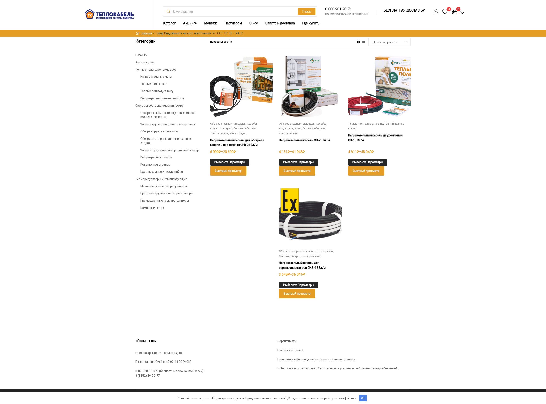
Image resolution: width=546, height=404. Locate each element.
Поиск (306, 11)
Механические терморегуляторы (163, 186)
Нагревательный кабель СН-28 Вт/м (304, 140)
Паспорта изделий (290, 350)
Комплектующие (152, 207)
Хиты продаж (238, 133)
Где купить (310, 23)
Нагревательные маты (156, 76)
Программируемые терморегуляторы (166, 193)
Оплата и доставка (280, 23)
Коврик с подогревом (155, 164)
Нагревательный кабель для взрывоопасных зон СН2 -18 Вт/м (302, 265)
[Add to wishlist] (230, 89)
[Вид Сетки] (358, 41)
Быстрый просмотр (251, 89)
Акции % (190, 23)
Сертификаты (287, 341)
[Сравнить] (241, 89)
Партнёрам (233, 23)
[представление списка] (363, 41)
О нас (253, 23)
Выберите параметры (229, 162)
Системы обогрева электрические (300, 256)
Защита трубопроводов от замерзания (167, 124)
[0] (444, 11)
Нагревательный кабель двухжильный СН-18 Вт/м (375, 138)
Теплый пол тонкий (153, 84)
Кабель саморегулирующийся (161, 171)
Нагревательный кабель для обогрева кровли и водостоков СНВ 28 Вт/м (237, 142)
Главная (146, 33)
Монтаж (210, 23)
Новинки (141, 55)
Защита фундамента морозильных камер (169, 150)
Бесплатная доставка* (404, 10)
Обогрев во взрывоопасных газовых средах (306, 251)
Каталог (169, 23)
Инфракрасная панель (156, 157)
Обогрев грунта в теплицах (159, 131)
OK (363, 398)
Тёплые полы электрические (365, 123)
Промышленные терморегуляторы (164, 200)
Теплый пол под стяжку (156, 91)
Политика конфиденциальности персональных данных (316, 359)
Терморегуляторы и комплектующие (161, 179)
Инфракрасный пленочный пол (162, 98)
